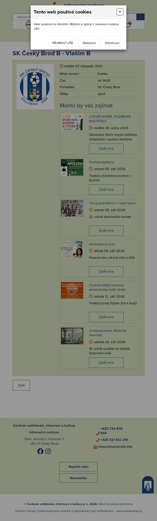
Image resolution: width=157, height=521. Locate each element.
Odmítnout (112, 43)
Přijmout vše (62, 43)
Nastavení (89, 43)
